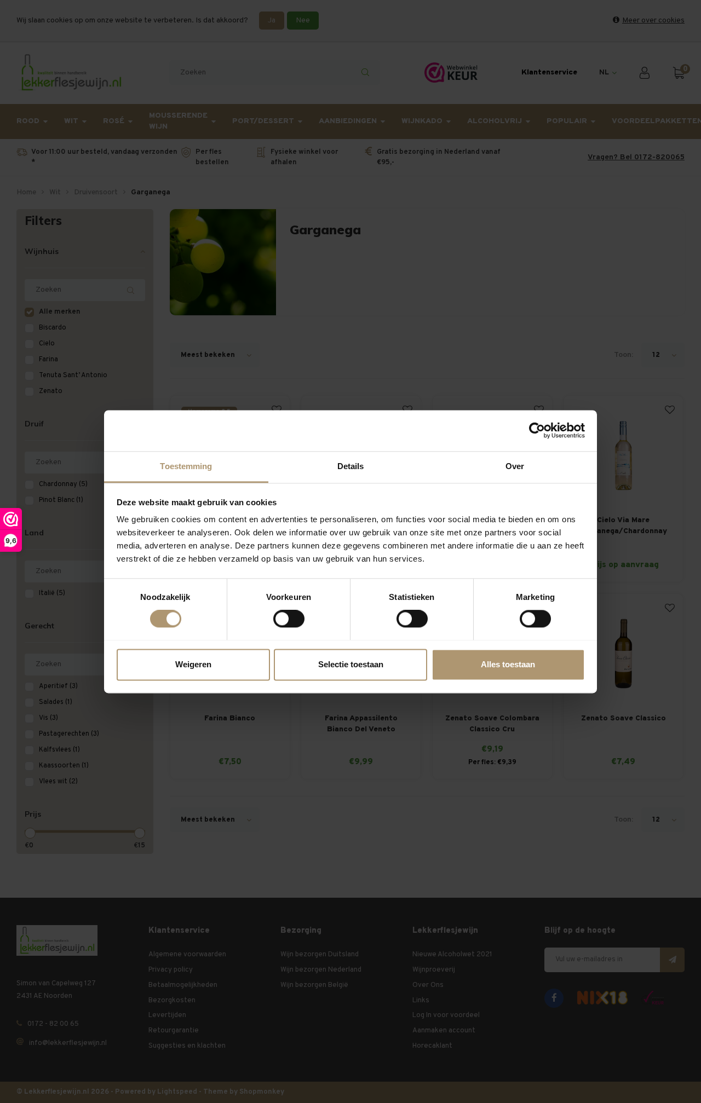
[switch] (288, 618)
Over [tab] (514, 466)
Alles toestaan (508, 664)
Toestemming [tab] (186, 466)
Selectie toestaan (350, 664)
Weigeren (193, 664)
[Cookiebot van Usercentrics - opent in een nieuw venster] (537, 430)
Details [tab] (350, 466)
